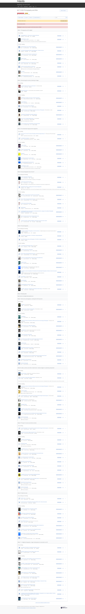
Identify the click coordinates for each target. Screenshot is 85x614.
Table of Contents (20, 17)
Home (18, 6)
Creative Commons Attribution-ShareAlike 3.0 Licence (42, 602)
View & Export (63, 10)
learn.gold (27, 607)
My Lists (21, 6)
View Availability (59, 47)
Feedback (30, 6)
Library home (19, 607)
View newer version (64, 20)
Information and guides (32, 607)
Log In (33, 6)
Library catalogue (23, 607)
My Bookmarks (26, 6)
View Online (59, 35)
